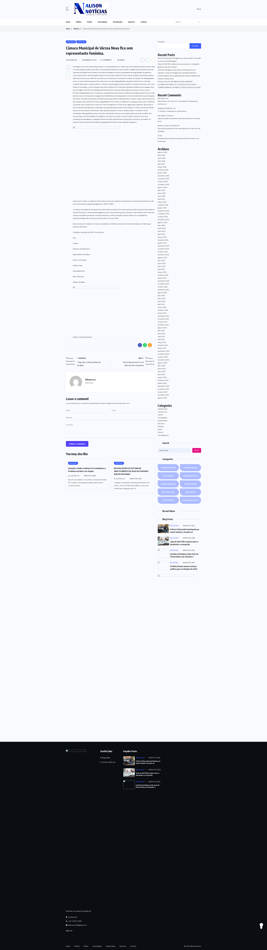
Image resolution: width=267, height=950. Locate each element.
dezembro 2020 (163, 351)
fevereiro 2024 (163, 240)
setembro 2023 (163, 255)
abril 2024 (161, 234)
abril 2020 (161, 374)
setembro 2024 (163, 220)
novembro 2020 (163, 354)
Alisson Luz (74, 476)
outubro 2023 (163, 252)
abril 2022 (161, 304)
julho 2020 (161, 366)
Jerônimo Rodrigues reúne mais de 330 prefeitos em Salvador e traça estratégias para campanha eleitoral (177, 71)
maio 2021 (161, 336)
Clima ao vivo (162, 412)
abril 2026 (161, 164)
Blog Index (106, 758)
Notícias (76, 29)
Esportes (131, 22)
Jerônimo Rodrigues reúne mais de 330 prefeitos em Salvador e (147, 786)
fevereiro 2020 (163, 380)
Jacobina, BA (72, 917)
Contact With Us (108, 762)
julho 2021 (161, 331)
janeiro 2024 (162, 243)
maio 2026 (161, 161)
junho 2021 (161, 334)
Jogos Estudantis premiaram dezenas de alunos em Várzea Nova (179, 119)
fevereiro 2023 (163, 275)
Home (68, 22)
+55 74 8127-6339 (75, 921)
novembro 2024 (163, 214)
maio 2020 (162, 372)
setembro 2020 (163, 360)
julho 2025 (161, 190)
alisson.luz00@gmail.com (77, 925)
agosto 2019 (162, 398)
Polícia (89, 22)
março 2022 (162, 307)
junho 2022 (162, 298)
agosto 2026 (162, 152)
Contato (144, 22)
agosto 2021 (162, 328)
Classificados (117, 22)
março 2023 (162, 272)
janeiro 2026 (162, 173)
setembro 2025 (163, 185)
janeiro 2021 (162, 348)
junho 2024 (162, 228)
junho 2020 (162, 369)
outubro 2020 (163, 357)
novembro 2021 (163, 319)
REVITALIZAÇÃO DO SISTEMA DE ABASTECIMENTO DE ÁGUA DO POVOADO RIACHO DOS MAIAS (131, 471)
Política (78, 22)
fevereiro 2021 (163, 345)
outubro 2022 (163, 287)
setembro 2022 (163, 290)
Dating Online (162, 421)
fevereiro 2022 (163, 310)
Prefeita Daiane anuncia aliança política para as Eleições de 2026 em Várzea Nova (179, 77)
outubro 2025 (163, 182)
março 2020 (162, 377)
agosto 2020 (162, 363)
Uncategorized (163, 435)
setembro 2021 (163, 325)
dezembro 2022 (163, 281)
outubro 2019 (162, 392)
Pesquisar (161, 42)
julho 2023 (161, 260)
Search (196, 450)
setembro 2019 (163, 395)
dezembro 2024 (163, 211)
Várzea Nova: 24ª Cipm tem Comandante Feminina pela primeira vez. (178, 102)
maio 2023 (161, 266)
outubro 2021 (162, 322)
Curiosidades (102, 22)
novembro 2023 (163, 249)
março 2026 (162, 167)
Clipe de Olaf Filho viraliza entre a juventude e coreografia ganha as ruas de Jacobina (178, 65)
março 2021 (162, 342)
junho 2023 (162, 263)
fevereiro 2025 (163, 205)
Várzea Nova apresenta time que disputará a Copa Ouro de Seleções (179, 129)
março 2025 (162, 202)
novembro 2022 (163, 284)
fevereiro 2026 (163, 170)
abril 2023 (161, 269)
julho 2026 (161, 155)
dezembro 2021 (163, 316)
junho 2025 (162, 193)
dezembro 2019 (163, 386)
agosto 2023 (162, 258)
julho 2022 (161, 296)
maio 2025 (161, 196)
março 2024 (162, 237)
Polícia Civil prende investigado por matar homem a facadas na (148, 762)
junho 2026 (162, 158)
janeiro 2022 (162, 313)
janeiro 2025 (162, 208)
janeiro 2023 (162, 278)
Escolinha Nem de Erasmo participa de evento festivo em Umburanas (178, 139)
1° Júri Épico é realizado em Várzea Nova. (172, 111)
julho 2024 (161, 225)
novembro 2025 (163, 179)
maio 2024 (161, 231)
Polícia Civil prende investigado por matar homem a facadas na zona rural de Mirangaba (179, 59)
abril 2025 (161, 199)
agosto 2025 (162, 187)
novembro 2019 (163, 389)
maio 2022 (161, 301)
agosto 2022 (162, 293)
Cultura (160, 415)
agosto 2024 (162, 223)
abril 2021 (161, 339)
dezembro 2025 (163, 176)
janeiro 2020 (162, 383)
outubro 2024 (163, 217)
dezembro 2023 (163, 246)
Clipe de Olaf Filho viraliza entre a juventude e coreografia (147, 774)
